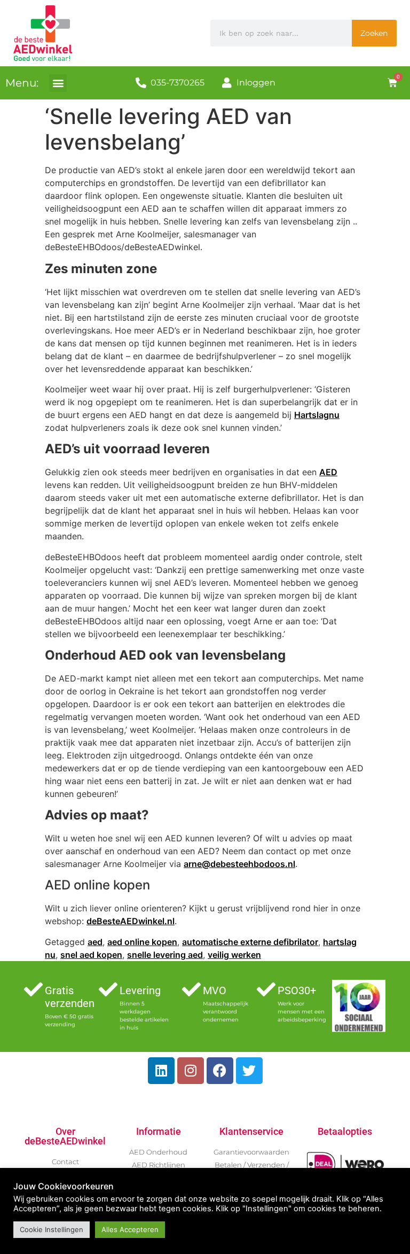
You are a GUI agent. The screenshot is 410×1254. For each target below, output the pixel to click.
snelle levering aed (165, 954)
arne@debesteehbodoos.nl (239, 863)
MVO (214, 990)
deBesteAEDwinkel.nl (130, 921)
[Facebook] (220, 1070)
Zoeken (374, 33)
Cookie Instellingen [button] (51, 1229)
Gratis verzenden (69, 997)
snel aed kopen (91, 954)
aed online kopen (142, 941)
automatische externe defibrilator (250, 941)
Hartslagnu (317, 414)
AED (328, 472)
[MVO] (191, 989)
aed (95, 941)
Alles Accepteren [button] (130, 1229)
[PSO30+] (266, 989)
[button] (58, 83)
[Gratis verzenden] (33, 989)
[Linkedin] (161, 1070)
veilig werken (234, 954)
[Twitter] (249, 1070)
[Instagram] (190, 1070)
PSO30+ (297, 990)
